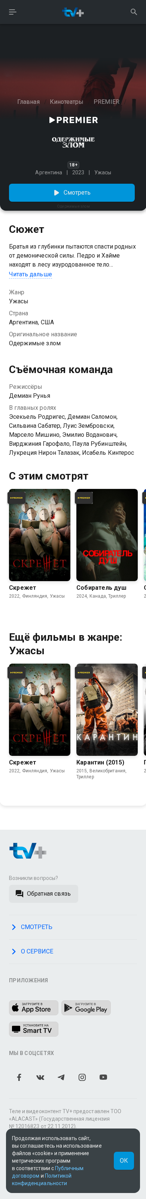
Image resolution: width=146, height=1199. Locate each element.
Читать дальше (30, 274)
